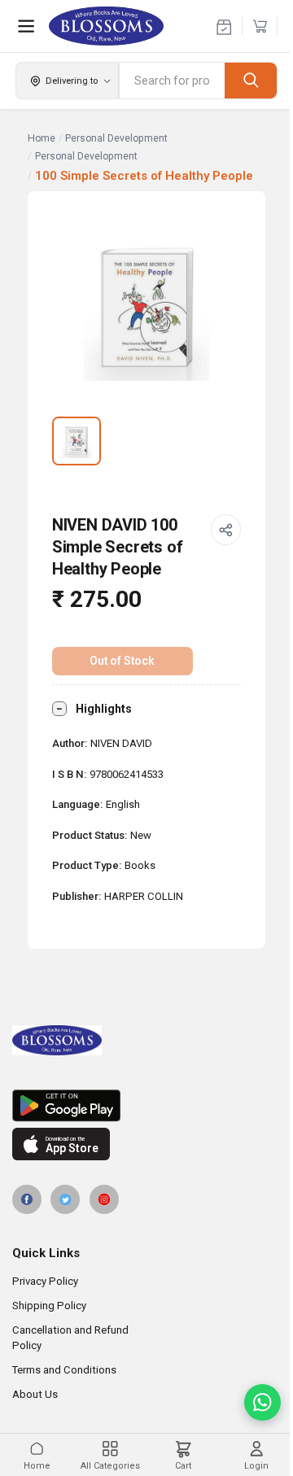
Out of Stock (122, 660)
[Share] (226, 529)
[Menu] (26, 26)
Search (250, 80)
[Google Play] (146, 1106)
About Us (35, 1394)
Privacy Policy (45, 1281)
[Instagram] (104, 1199)
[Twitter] (65, 1199)
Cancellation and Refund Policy (70, 1338)
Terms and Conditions (64, 1370)
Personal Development (116, 138)
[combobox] (172, 80)
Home (41, 138)
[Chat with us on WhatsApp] (262, 1402)
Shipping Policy (49, 1305)
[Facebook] (27, 1199)
